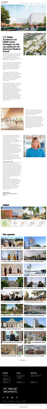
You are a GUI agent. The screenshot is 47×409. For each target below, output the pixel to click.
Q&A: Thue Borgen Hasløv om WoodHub (12, 342)
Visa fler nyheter (22, 360)
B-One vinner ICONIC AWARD (38, 248)
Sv (42, 3)
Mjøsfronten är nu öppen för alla (37, 275)
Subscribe (33, 382)
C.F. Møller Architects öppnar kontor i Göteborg (35, 288)
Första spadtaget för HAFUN (38, 342)
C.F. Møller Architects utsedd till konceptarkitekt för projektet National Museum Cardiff (21, 329)
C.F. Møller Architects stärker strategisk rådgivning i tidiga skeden (16, 302)
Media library (19, 382)
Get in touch (5, 382)
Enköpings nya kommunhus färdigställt (13, 288)
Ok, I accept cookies (23, 407)
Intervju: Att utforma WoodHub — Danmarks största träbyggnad (16, 356)
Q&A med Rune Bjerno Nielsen (15, 275)
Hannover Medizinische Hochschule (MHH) (10, 193)
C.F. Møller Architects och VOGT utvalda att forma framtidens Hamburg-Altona (19, 315)
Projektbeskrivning (6, 192)
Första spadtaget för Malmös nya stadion (12, 248)
